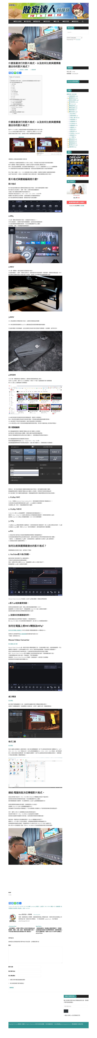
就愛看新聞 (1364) (73, 96)
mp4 (16, 906)
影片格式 (14, 84)
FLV (18, 906)
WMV (48, 906)
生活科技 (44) (73, 123)
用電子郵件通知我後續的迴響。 (18, 979)
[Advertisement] (35, 878)
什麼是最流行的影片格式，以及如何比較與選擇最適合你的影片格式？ (25, 80)
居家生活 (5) (73, 129)
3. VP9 (13, 96)
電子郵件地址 (11, 971)
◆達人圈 (56, 21)
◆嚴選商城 (75, 21)
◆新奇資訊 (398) (73, 111)
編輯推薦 (58, 906)
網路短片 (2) (73, 127)
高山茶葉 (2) (73, 113)
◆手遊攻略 (27, 21)
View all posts (36, 914)
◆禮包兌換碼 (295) (74, 100)
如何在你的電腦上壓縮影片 (15, 630)
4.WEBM (14, 90)
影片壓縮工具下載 (12, 644)
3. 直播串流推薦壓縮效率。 (17, 104)
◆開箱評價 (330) (73, 106)
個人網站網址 (11, 975)
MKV (46, 906)
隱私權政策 (75, 1024)
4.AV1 (14, 97)
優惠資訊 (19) (73, 131)
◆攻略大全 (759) (73, 145)
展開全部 (69, 94)
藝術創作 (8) (73, 135)
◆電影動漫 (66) (73, 143)
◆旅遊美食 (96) (73, 141)
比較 (24, 908)
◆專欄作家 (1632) (73, 98)
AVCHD (21, 906)
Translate (78, 39)
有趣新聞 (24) (73, 121)
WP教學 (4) (73, 137)
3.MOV (13, 88)
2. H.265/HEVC (15, 94)
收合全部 (74, 94)
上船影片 (42, 906)
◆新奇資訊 (46, 21)
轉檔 (52, 906)
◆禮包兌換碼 (17, 21)
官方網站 (10, 700)
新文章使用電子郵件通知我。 (17, 983)
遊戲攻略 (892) (72, 147)
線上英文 (69, 185)
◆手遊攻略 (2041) (73, 102)
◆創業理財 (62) (73, 109)
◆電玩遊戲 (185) (73, 108)
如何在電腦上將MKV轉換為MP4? (17, 105)
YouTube (27, 908)
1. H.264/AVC (15, 93)
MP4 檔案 (28, 906)
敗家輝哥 (15, 908)
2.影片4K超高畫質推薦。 (17, 102)
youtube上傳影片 (35, 906)
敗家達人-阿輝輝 (24, 69)
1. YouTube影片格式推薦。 (17, 101)
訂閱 (66, 1011)
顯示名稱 (10, 966)
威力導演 (14, 108)
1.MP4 (13, 85)
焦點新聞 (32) (73, 119)
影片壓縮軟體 (23, 634)
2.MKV (13, 87)
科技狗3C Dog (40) (75, 133)
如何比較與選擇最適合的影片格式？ (18, 99)
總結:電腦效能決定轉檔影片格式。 (17, 112)
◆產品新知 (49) (73, 139)
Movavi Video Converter (17, 107)
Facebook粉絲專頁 (73, 81)
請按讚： (15, 113)
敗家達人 (20, 908)
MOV (54, 906)
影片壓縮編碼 (15, 91)
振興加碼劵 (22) (74, 115)
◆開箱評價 (36, 21)
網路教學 (34, 69)
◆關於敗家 (65, 21)
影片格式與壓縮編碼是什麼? (16, 82)
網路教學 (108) (73, 125)
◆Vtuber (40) (72, 104)
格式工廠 (14, 110)
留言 (9, 945)
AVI (24, 906)
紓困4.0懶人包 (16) (74, 117)
